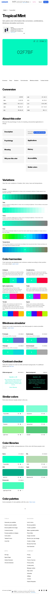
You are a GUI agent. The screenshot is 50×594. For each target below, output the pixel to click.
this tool (11, 366)
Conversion (4, 80)
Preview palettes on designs (11, 533)
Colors (4, 10)
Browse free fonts (31, 543)
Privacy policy (30, 562)
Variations (16, 80)
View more (32, 502)
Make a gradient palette (33, 530)
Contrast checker (44, 80)
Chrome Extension (9, 562)
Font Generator (30, 546)
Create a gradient (31, 527)
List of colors (30, 522)
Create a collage (31, 541)
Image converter (31, 535)
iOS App (7, 554)
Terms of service (31, 560)
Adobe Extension (9, 560)
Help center (30, 570)
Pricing (28, 554)
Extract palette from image (11, 527)
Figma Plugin (8, 557)
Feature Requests (31, 581)
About (10, 80)
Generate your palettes (10, 522)
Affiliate (29, 576)
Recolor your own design (33, 538)
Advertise (29, 573)
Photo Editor (30, 533)
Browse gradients (31, 525)
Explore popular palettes (11, 525)
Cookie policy (30, 565)
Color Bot (7, 541)
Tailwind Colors (8, 538)
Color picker (8, 535)
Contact (29, 578)
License (29, 557)
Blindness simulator (34, 80)
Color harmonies (24, 80)
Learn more (15, 264)
